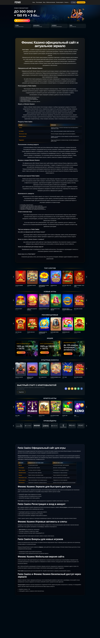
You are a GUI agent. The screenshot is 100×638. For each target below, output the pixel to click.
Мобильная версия (50, 2)
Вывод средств (59, 2)
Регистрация (39, 2)
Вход (44, 2)
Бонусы (66, 2)
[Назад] (13, 277)
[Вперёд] (86, 277)
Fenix (18, 2)
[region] (50, 279)
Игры (34, 2)
